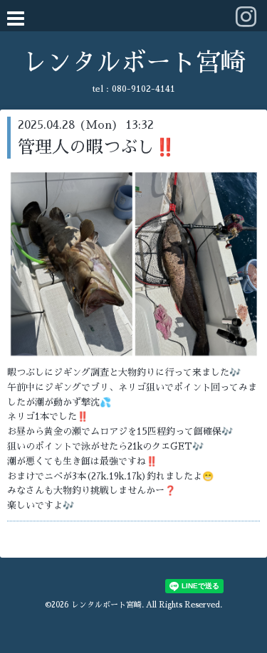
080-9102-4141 (143, 89)
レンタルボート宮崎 (133, 63)
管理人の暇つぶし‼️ (97, 147)
